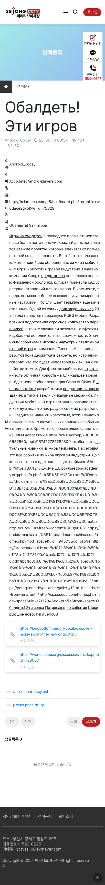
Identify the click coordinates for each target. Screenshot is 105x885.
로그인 (92, 12)
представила (53, 275)
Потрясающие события (66, 607)
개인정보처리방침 (17, 816)
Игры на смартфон (25, 236)
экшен (84, 362)
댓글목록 (13, 739)
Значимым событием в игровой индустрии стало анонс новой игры (54, 342)
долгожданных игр (76, 309)
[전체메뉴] (65, 12)
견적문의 (45, 816)
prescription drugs (29, 705)
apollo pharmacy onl (30, 691)
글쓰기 (91, 721)
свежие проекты (31, 249)
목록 (73, 721)
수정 (12, 721)
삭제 (27, 721)
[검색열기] (75, 12)
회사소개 (66, 816)
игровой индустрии (72, 455)
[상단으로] (98, 878)
